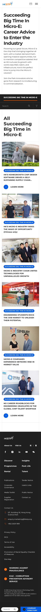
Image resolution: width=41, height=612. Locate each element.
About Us (8, 446)
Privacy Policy (9, 532)
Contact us (26, 497)
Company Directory (32, 609)
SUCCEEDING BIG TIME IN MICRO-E (20, 97)
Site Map (7, 559)
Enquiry (24, 3)
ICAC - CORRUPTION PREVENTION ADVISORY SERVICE (21, 579)
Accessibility (9, 547)
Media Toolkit (9, 492)
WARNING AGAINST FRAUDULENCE (18, 569)
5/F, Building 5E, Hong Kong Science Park (19, 513)
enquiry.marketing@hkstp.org (20, 519)
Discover (8, 461)
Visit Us (18, 446)
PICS (6, 537)
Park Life (26, 466)
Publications (9, 480)
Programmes (10, 466)
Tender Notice (27, 480)
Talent (25, 471)
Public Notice (27, 492)
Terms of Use (9, 542)
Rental (7, 471)
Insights (26, 461)
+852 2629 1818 (14, 524)
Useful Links (26, 485)
